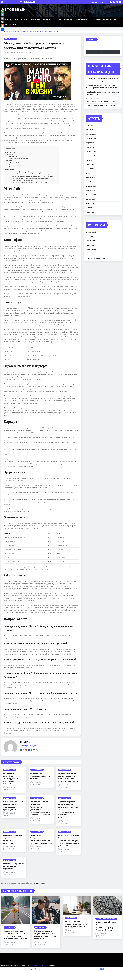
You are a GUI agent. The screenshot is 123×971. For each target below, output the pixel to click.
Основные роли (14, 165)
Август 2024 (90, 160)
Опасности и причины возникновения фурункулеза (13, 866)
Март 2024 (89, 182)
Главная (7, 19)
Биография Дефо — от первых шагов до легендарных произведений (13, 805)
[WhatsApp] (2, 11)
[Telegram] (2, 15)
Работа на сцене (14, 167)
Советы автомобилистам (103, 19)
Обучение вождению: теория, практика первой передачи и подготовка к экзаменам (45, 935)
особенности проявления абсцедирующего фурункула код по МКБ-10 (11, 778)
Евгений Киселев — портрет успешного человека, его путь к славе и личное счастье (68, 777)
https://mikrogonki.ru (31, 746)
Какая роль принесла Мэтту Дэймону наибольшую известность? (31, 178)
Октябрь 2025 (91, 138)
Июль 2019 (90, 212)
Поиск (91, 39)
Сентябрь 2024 (91, 156)
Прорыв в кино (14, 163)
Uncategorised (91, 232)
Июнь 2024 (90, 169)
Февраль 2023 (91, 195)
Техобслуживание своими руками (71, 19)
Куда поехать (9, 24)
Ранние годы (13, 156)
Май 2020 (89, 208)
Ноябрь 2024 (90, 147)
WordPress (34, 965)
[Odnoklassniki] (2, 25)
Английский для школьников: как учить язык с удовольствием (76, 924)
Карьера (9, 160)
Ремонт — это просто (41, 19)
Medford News (45, 965)
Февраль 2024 (91, 186)
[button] (55, 149)
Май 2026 (89, 125)
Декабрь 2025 (91, 134)
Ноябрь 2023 (90, 191)
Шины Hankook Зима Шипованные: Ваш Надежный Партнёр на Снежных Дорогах (105, 926)
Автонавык (13, 9)
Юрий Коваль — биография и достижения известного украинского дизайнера (41, 839)
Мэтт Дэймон (10, 152)
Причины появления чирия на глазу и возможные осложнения (12, 839)
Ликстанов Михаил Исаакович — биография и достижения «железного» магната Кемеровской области (40, 808)
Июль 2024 (90, 164)
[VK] (2, 18)
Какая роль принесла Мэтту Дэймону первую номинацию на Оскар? (32, 171)
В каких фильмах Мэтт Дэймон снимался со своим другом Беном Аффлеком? (34, 176)
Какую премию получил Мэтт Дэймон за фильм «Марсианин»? (30, 175)
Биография (10, 154)
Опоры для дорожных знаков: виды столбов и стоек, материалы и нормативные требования (15, 935)
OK (102, 969)
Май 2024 (89, 173)
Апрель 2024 (90, 178)
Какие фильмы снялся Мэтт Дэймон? (22, 180)
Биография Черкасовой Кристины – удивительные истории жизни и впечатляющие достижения (68, 840)
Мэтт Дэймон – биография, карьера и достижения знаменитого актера (34, 31)
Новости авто (21, 19)
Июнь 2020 (90, 204)
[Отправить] (2, 29)
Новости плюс (91, 245)
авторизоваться (39, 883)
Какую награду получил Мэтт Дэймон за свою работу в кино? (30, 182)
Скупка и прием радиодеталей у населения (101, 106)
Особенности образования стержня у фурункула (40, 776)
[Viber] (2, 22)
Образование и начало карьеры (19, 158)
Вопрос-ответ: (11, 169)
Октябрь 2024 (91, 151)
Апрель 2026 (90, 130)
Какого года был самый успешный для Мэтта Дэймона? (28, 173)
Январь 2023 (90, 199)
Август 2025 (90, 143)
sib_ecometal (11, 52)
